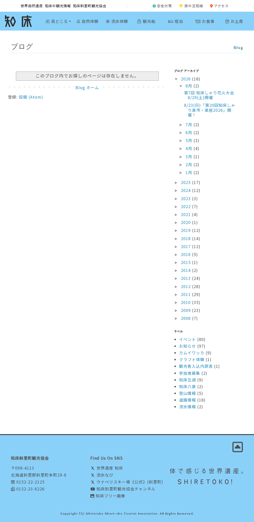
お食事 (208, 21)
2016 (186, 254)
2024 (186, 190)
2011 (186, 294)
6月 (189, 132)
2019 (186, 230)
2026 (186, 79)
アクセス (221, 5)
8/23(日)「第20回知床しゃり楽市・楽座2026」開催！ (209, 109)
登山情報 (187, 393)
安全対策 (164, 5)
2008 (186, 318)
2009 (186, 310)
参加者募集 (189, 373)
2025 (186, 182)
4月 (189, 148)
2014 (186, 270)
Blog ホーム (87, 87)
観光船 (149, 21)
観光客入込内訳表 (196, 366)
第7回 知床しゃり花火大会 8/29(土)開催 (211, 95)
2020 (186, 222)
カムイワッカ (191, 353)
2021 (186, 214)
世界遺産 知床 (109, 468)
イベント (187, 339)
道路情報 (187, 400)
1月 (189, 172)
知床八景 (187, 386)
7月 (189, 124)
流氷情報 (187, 407)
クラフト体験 (191, 359)
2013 (186, 278)
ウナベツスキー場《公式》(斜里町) (129, 482)
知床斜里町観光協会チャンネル (125, 489)
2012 (186, 286)
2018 (186, 238)
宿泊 (178, 21)
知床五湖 (187, 380)
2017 (186, 246)
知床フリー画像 (110, 496)
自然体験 (89, 21)
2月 (189, 164)
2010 (186, 302)
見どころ (59, 21)
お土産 (236, 21)
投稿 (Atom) (31, 97)
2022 (186, 206)
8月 (189, 86)
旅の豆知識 (194, 5)
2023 (186, 198)
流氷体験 (119, 21)
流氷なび (104, 475)
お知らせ (187, 346)
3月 (189, 156)
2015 (186, 262)
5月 (189, 140)
